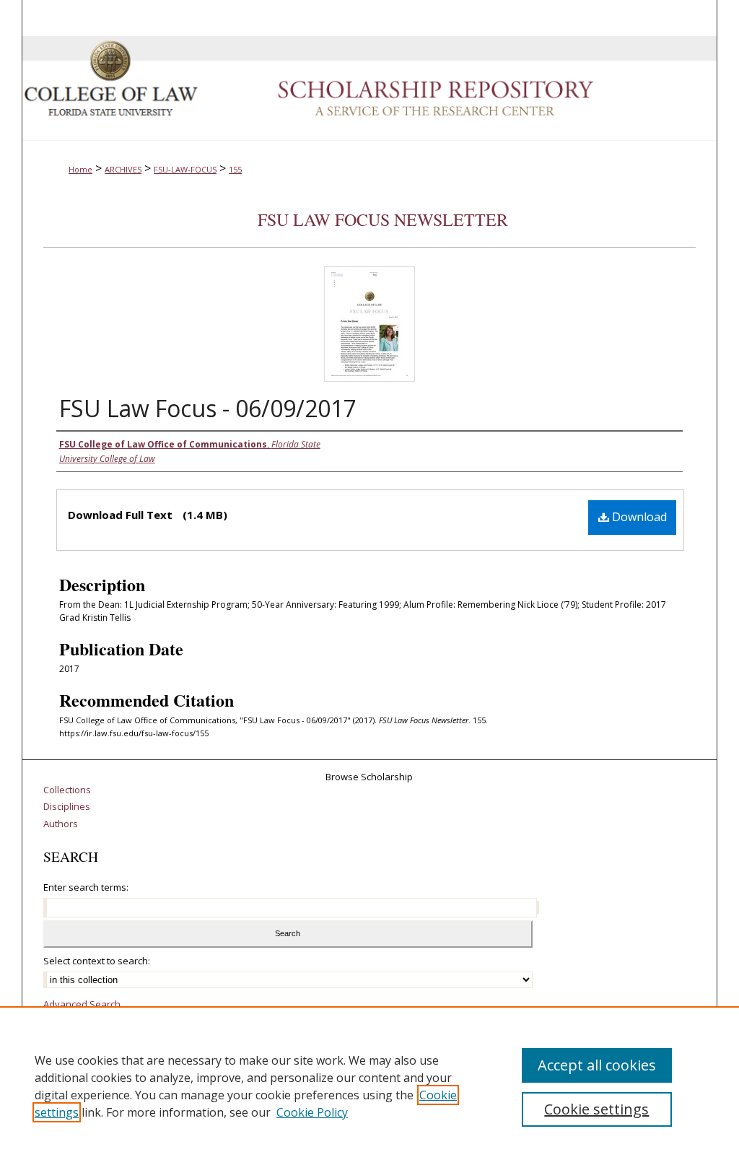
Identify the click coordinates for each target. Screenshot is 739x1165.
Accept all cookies (597, 1065)
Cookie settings (596, 1109)
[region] (369, 1085)
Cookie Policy (312, 1112)
